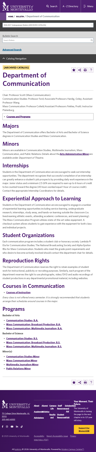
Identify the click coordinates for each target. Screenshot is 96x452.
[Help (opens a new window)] (91, 70)
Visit (68, 417)
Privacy (73, 436)
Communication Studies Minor (23, 356)
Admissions (39, 418)
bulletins (18, 449)
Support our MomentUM (84, 429)
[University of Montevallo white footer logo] (16, 405)
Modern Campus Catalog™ (72, 449)
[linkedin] (17, 426)
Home (10, 17)
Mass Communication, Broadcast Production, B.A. (33, 324)
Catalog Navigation (16, 58)
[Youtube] (12, 426)
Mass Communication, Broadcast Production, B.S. (33, 342)
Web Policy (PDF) (41, 440)
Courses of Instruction (18, 292)
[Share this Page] (79, 70)
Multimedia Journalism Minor (22, 364)
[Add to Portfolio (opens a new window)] (73, 70)
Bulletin (20, 17)
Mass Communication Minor (21, 360)
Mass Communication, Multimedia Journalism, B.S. (34, 346)
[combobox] (48, 25)
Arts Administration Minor (74, 153)
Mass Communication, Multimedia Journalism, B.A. (34, 328)
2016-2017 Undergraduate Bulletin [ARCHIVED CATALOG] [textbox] (25, 25)
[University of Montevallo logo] (17, 6)
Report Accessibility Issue (57, 436)
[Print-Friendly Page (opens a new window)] (85, 70)
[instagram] (7, 426)
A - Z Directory (70, 6)
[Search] (92, 40)
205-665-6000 (8, 419)
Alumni (45, 405)
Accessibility (39, 436)
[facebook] (2, 426)
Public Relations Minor (18, 368)
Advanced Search (12, 49)
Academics (38, 411)
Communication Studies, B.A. (22, 320)
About (36, 405)
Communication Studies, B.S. (22, 338)
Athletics (45, 411)
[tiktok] (22, 426)
